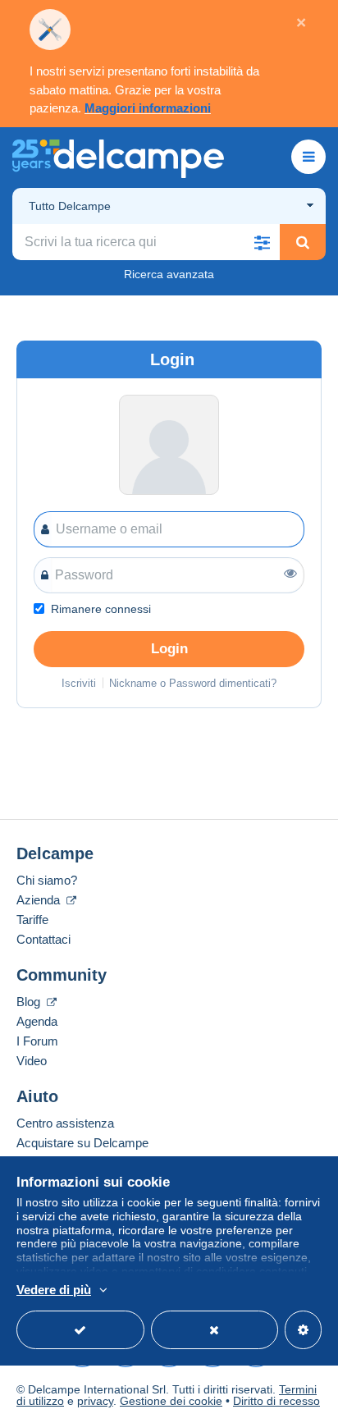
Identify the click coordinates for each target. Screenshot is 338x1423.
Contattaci (43, 939)
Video (31, 1061)
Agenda (36, 1021)
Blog (29, 1002)
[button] (262, 242)
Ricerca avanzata (169, 274)
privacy (95, 1400)
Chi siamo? (46, 880)
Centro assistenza (65, 1123)
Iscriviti (79, 683)
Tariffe (32, 920)
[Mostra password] (290, 573)
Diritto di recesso (276, 1400)
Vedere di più (53, 1290)
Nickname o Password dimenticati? (192, 683)
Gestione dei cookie (171, 1400)
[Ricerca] (303, 242)
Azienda (39, 900)
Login (169, 649)
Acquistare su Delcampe (82, 1143)
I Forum (37, 1041)
